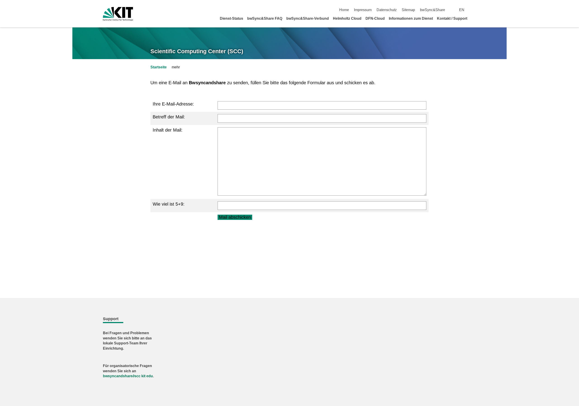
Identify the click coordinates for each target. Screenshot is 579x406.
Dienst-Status (231, 18)
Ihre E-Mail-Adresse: (173, 103)
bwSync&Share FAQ (264, 18)
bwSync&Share (432, 10)
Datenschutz (387, 10)
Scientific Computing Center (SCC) (196, 51)
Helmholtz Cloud (347, 18)
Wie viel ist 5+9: (169, 204)
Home (344, 10)
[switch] (474, 10)
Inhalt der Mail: (168, 129)
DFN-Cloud (375, 18)
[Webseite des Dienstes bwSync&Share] (118, 14)
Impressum (363, 10)
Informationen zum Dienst (411, 18)
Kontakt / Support (452, 18)
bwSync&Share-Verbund (307, 18)
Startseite (158, 67)
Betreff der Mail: (169, 116)
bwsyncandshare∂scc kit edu (128, 376)
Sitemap (408, 10)
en (461, 10)
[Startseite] (474, 18)
